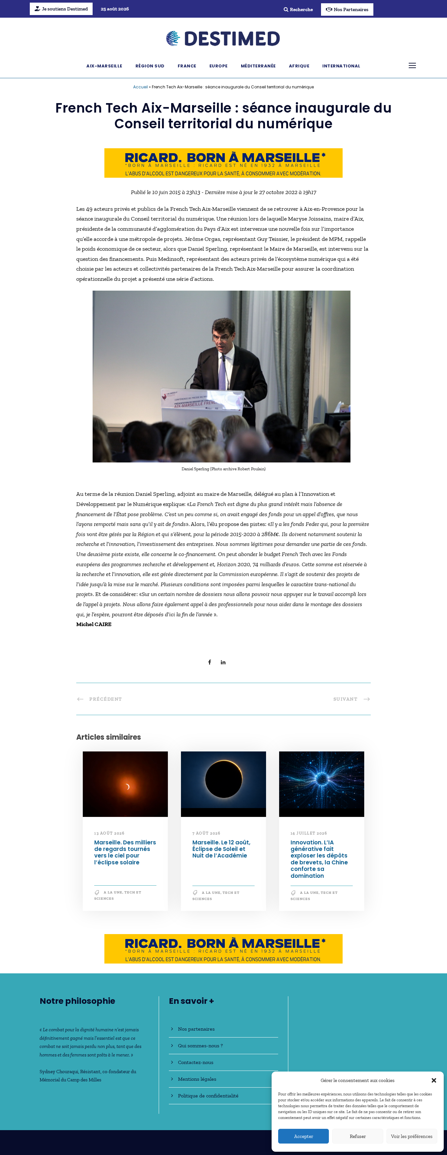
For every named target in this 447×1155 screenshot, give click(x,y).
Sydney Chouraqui (59, 1071)
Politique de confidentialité (208, 1095)
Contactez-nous (195, 1062)
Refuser (358, 1136)
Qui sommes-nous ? (200, 1045)
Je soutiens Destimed (65, 9)
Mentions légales (197, 1079)
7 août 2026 (206, 833)
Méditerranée (258, 66)
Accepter (303, 1136)
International (341, 66)
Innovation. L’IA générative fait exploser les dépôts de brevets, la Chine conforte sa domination (319, 859)
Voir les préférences (412, 1136)
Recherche (301, 9)
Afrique (299, 66)
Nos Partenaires (351, 9)
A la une (113, 892)
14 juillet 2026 (309, 833)
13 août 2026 (109, 833)
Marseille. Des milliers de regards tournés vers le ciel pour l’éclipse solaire (125, 852)
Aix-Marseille (104, 66)
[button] (434, 1080)
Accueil (140, 87)
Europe (218, 66)
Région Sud (150, 66)
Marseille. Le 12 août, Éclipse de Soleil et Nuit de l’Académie (221, 849)
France (187, 66)
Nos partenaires (196, 1029)
